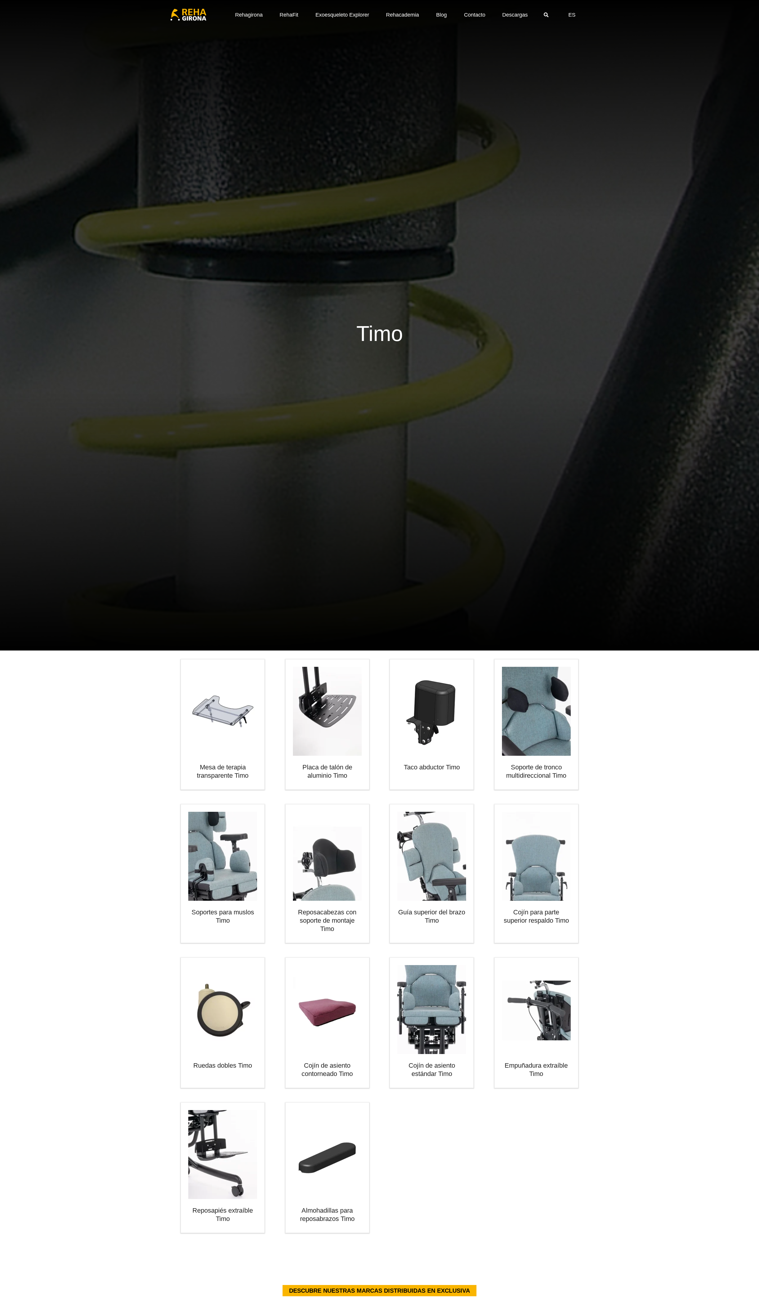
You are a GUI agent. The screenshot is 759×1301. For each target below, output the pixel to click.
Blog (441, 15)
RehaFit (289, 15)
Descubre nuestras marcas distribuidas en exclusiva (379, 1290)
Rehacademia (402, 15)
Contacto (474, 15)
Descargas (515, 15)
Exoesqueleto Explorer (342, 15)
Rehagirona (249, 15)
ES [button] (571, 15)
